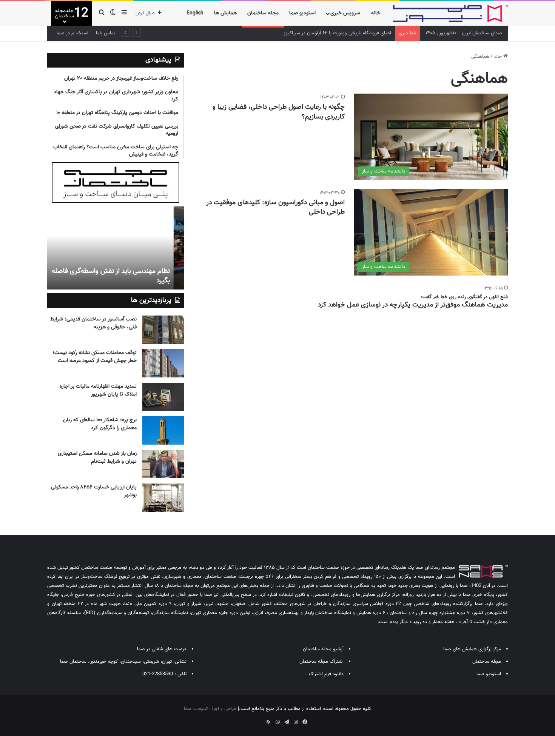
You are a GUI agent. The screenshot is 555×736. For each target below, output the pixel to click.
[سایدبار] (124, 13)
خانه (375, 13)
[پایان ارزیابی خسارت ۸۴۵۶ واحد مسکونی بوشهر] (163, 497)
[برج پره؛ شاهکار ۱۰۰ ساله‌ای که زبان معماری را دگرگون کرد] (163, 430)
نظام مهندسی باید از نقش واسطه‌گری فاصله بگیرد (121, 276)
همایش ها (225, 13)
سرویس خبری (345, 13)
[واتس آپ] (277, 722)
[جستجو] (101, 13)
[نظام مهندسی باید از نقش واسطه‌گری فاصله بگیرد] (115, 247)
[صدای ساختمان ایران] (450, 13)
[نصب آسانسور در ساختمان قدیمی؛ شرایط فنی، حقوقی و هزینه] (163, 330)
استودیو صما (302, 13)
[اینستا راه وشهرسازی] (250, 719)
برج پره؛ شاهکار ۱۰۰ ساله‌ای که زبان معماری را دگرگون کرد (100, 424)
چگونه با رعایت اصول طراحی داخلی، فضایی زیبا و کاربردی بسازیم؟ (279, 112)
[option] (115, 247)
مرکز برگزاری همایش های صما (472, 649)
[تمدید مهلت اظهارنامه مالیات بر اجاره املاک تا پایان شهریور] (163, 397)
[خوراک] (268, 722)
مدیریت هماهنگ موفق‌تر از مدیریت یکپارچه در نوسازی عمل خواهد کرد (413, 305)
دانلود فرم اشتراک (326, 674)
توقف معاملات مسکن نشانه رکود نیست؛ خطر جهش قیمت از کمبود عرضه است (94, 357)
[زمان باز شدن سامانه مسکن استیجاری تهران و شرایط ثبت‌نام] (163, 464)
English (195, 13)
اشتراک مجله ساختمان (321, 661)
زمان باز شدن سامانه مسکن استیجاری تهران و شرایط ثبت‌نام (97, 458)
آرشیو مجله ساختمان (323, 649)
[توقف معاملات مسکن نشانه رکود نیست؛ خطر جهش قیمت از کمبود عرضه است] (163, 363)
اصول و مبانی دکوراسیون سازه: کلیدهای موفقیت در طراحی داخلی (275, 207)
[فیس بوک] (304, 722)
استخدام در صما (72, 33)
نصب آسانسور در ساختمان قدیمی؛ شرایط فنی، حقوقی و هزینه (93, 323)
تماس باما (105, 33)
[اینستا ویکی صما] (259, 719)
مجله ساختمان (263, 13)
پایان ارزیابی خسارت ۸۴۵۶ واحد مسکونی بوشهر (94, 491)
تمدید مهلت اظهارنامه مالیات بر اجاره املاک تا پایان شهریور (98, 390)
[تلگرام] (286, 722)
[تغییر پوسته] (113, 13)
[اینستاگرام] (295, 722)
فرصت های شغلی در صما (162, 649)
